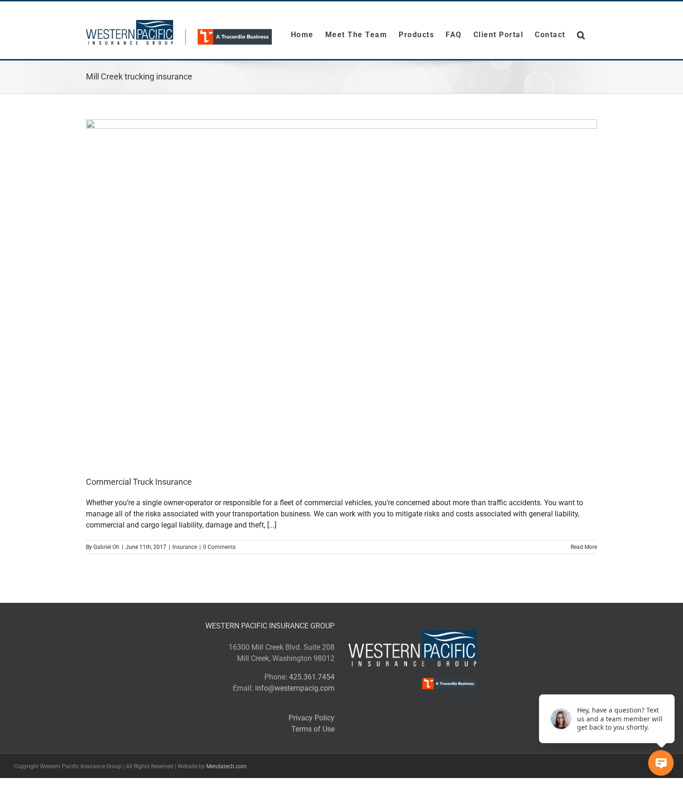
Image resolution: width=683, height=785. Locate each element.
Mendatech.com (226, 766)
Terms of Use (313, 729)
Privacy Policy (312, 717)
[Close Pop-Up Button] (669, 684)
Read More (584, 547)
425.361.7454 (312, 677)
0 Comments (219, 547)
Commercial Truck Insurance (139, 482)
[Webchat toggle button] (661, 763)
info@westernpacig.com (295, 688)
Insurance (184, 547)
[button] (581, 34)
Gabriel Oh (106, 547)
